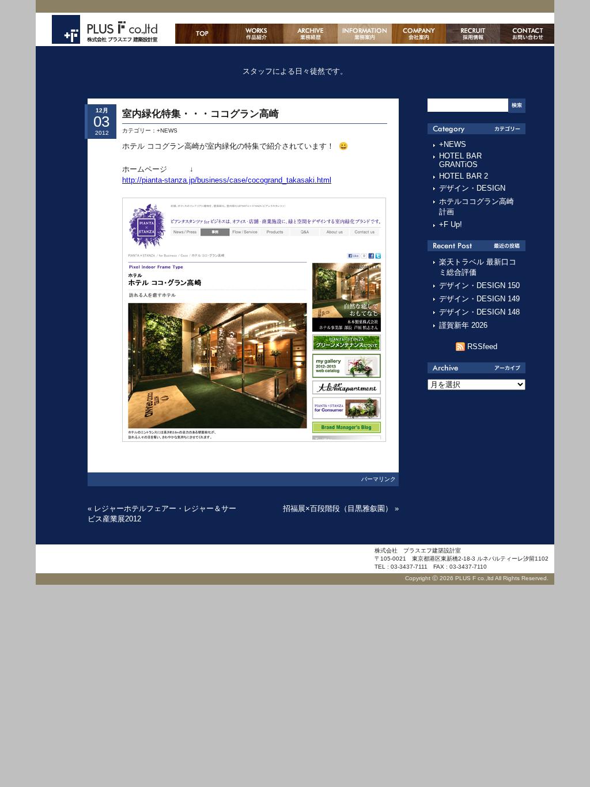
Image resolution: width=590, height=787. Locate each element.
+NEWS (167, 130)
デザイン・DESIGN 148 (479, 312)
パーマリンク (378, 479)
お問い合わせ (527, 34)
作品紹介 (256, 34)
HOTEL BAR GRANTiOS (460, 160)
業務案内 (365, 34)
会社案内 (419, 34)
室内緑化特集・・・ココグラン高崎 (200, 113)
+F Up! (450, 224)
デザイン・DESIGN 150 (479, 285)
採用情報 (473, 34)
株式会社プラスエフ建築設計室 (105, 29)
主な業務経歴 (310, 34)
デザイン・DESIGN (472, 188)
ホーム (202, 34)
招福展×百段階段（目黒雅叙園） (337, 508)
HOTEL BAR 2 (463, 176)
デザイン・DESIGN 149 (479, 298)
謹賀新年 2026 (463, 325)
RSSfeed (482, 346)
